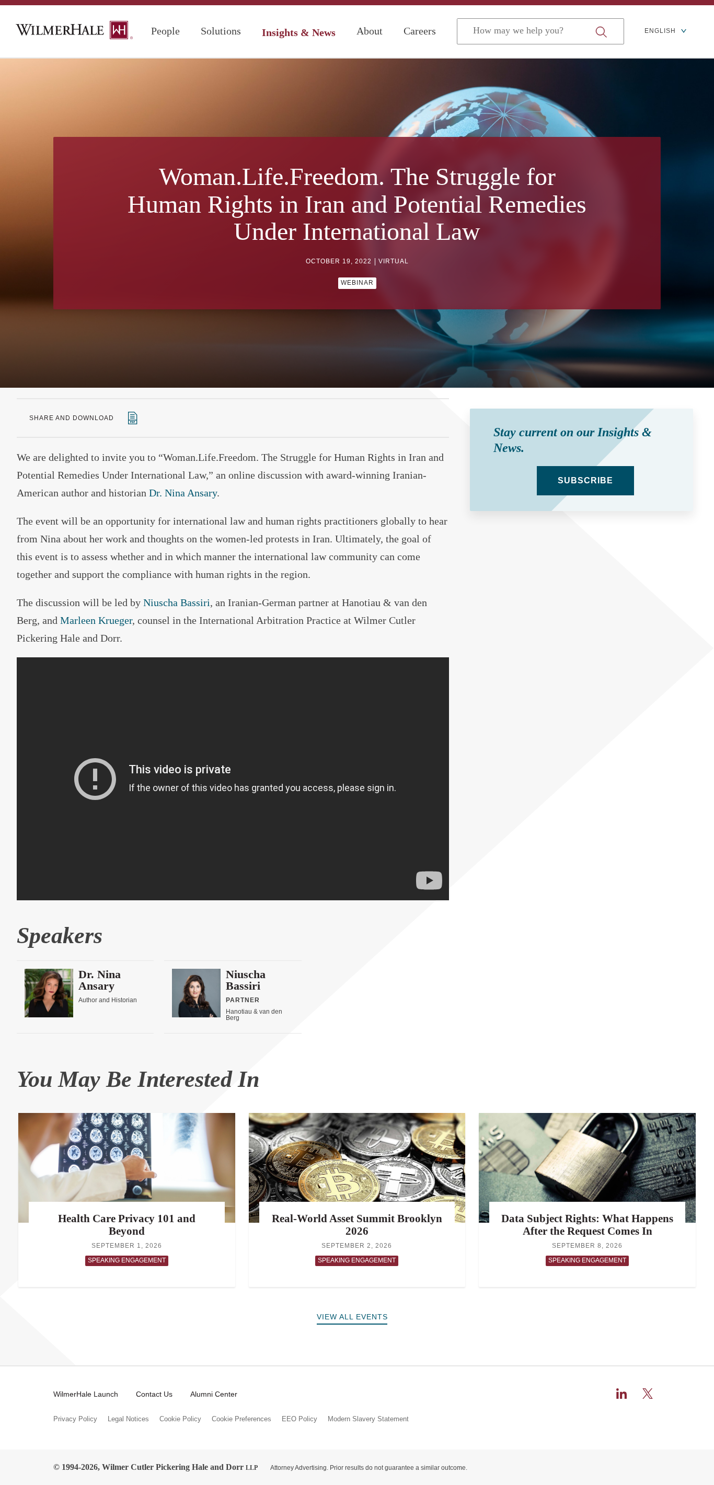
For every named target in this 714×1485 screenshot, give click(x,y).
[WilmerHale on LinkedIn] (621, 1393)
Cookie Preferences (241, 1419)
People (165, 31)
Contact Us (154, 1394)
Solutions (221, 31)
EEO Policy (299, 1419)
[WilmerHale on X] (647, 1393)
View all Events (352, 1317)
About (369, 31)
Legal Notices (128, 1419)
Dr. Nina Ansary (183, 492)
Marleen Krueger (96, 620)
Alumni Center (213, 1394)
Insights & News (299, 32)
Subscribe (585, 480)
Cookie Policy (180, 1419)
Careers (420, 31)
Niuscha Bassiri (176, 602)
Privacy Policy (75, 1419)
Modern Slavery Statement (368, 1419)
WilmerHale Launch (85, 1394)
